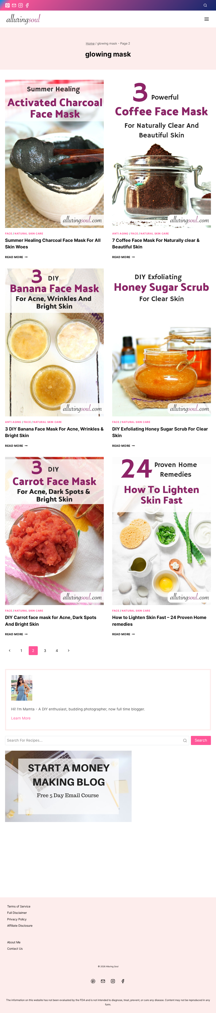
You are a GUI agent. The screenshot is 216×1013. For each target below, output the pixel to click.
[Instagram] (113, 981)
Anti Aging (120, 233)
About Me (13, 942)
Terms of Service (18, 906)
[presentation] (54, 154)
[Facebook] (123, 981)
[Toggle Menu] (206, 19)
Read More (16, 257)
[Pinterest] (93, 981)
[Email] (103, 981)
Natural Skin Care (29, 233)
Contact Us (15, 948)
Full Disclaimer (17, 912)
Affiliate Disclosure (19, 925)
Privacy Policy (17, 919)
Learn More (21, 718)
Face (8, 233)
